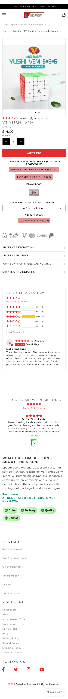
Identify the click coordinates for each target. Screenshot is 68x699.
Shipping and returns (18, 271)
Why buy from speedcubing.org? (26, 263)
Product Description (18, 247)
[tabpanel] (34, 77)
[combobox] (34, 25)
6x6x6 (16, 31)
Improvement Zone (13, 619)
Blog (5, 633)
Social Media (9, 628)
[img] (22, 340)
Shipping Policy (11, 647)
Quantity (7, 135)
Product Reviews (15, 255)
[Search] (62, 25)
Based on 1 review (17, 301)
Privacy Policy (10, 638)
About (6, 614)
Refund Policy (10, 643)
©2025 (11, 684)
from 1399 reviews (34, 408)
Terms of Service (12, 652)
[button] (9, 118)
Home (5, 31)
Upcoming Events (13, 624)
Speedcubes (9, 609)
